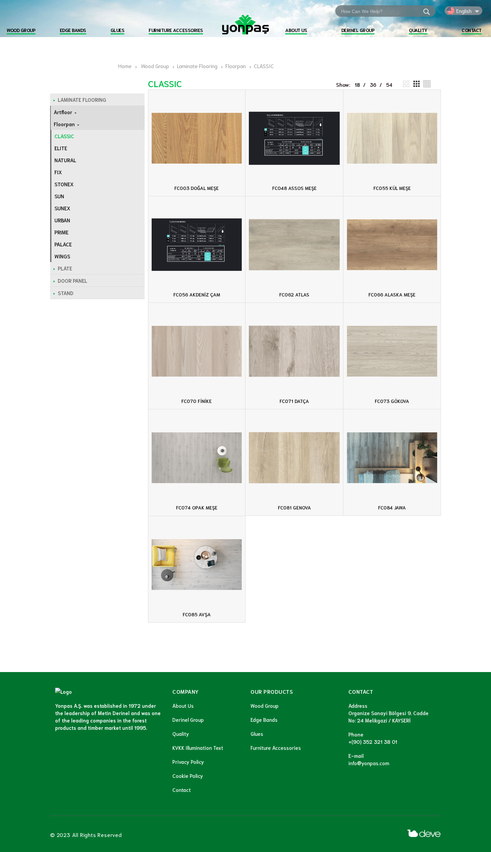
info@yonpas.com (368, 763)
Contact (181, 789)
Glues (257, 733)
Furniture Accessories (276, 747)
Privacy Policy (188, 761)
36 (373, 84)
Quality (180, 733)
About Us (183, 705)
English (464, 10)
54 (389, 84)
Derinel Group (188, 719)
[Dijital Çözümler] (424, 833)
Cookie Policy (187, 775)
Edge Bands (264, 719)
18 (357, 84)
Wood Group (265, 705)
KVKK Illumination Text (197, 747)
